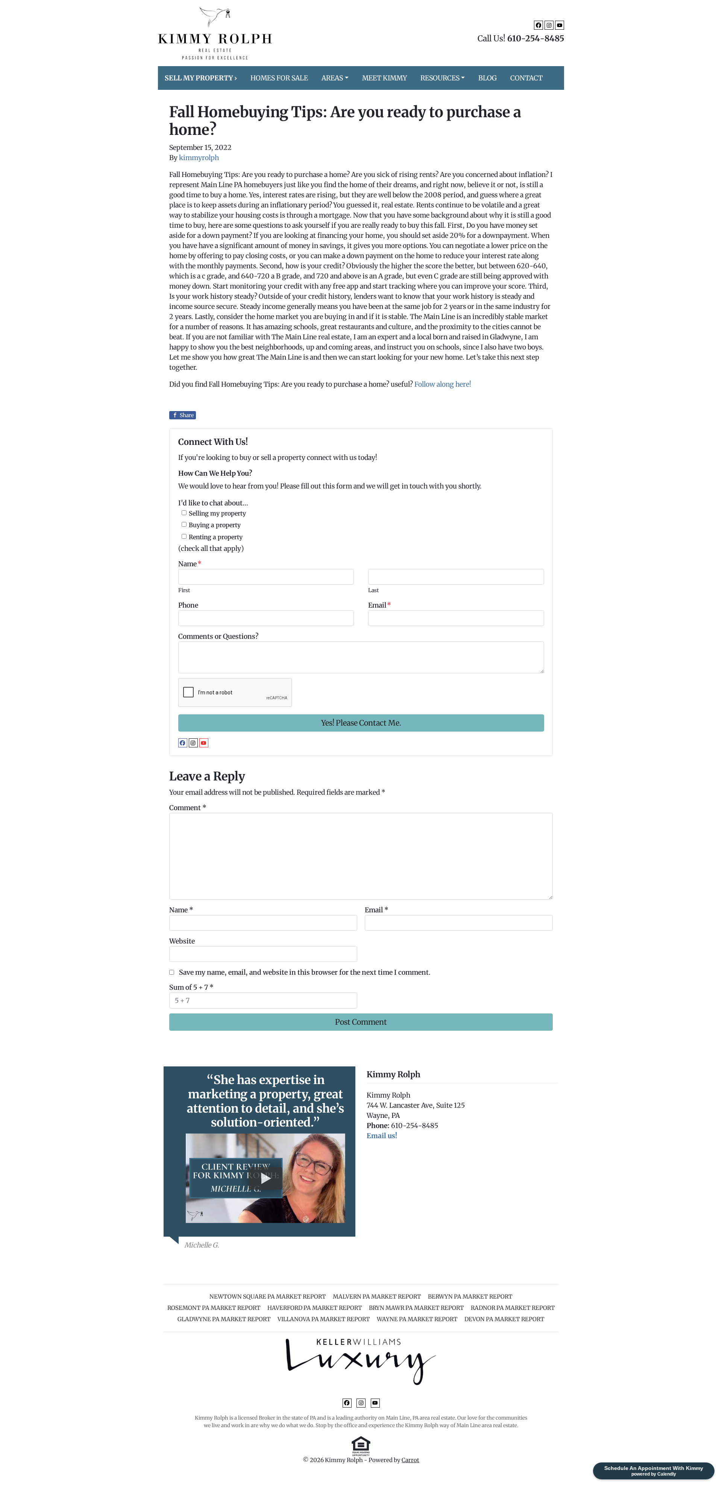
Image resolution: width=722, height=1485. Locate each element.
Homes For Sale (279, 78)
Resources (440, 78)
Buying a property (215, 525)
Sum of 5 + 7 (191, 987)
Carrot (410, 1460)
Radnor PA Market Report (513, 1307)
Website (182, 941)
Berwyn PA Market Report (470, 1296)
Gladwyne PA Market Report (224, 1319)
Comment (187, 807)
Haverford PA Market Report (314, 1307)
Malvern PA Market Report (377, 1296)
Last (373, 590)
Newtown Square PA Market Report (267, 1296)
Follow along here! (442, 384)
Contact (526, 78)
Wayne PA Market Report (417, 1319)
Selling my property (217, 513)
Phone (188, 605)
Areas (332, 78)
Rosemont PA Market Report (214, 1307)
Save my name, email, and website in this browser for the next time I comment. (305, 972)
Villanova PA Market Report (324, 1319)
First (184, 590)
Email (379, 605)
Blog (487, 78)
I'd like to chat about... (213, 503)
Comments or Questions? (218, 636)
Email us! (382, 1135)
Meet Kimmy (384, 78)
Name (190, 564)
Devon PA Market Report (504, 1319)
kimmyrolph (199, 157)
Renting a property (216, 537)
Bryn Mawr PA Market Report (416, 1307)
